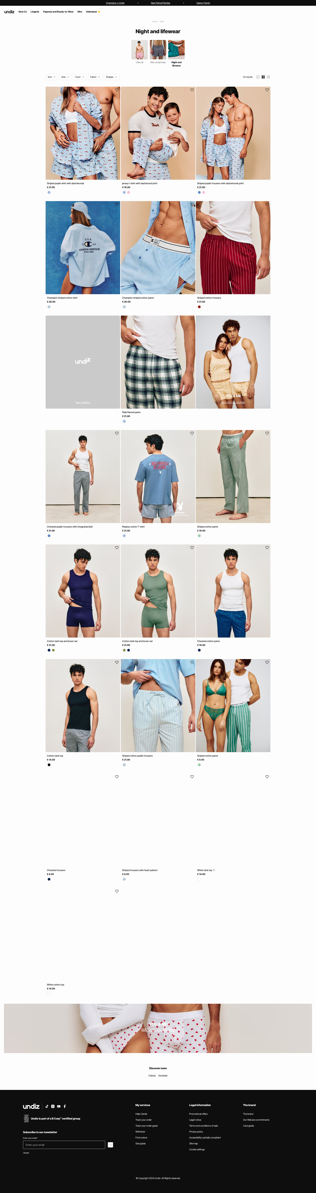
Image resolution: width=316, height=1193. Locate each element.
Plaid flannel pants (131, 412)
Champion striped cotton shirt (62, 297)
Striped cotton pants (207, 526)
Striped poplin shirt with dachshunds (65, 183)
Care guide (248, 1125)
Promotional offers (198, 1113)
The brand (248, 1113)
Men (162, 21)
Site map (193, 1143)
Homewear (163, 1075)
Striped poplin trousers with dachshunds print (220, 183)
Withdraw (140, 1131)
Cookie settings (197, 1149)
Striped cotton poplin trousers (137, 755)
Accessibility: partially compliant (205, 1137)
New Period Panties (160, 2)
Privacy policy (196, 1131)
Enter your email (30, 1138)
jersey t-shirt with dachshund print (139, 183)
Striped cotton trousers (209, 297)
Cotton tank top (55, 755)
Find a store (141, 1137)
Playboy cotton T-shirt (133, 526)
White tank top (205, 870)
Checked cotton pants (208, 641)
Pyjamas (152, 1075)
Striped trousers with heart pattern (140, 870)
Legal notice (195, 1119)
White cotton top (55, 984)
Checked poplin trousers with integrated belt (70, 526)
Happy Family (203, 2)
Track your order (143, 1119)
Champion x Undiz (115, 2)
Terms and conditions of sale (203, 1125)
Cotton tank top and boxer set (62, 641)
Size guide (140, 1143)
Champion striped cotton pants (138, 297)
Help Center (141, 1113)
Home (154, 21)
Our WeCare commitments (256, 1119)
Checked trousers (56, 870)
